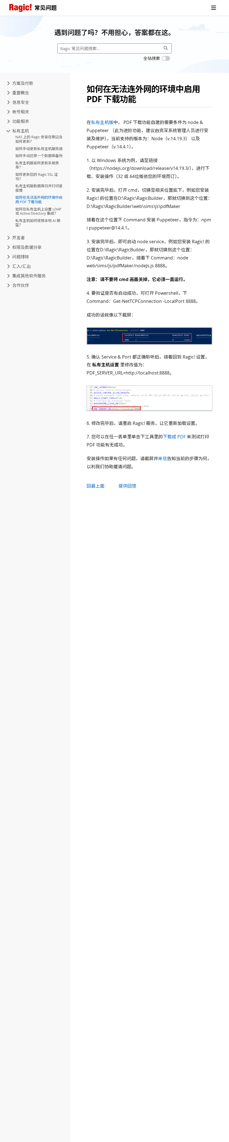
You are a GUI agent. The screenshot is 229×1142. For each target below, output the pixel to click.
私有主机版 (102, 122)
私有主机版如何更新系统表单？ (37, 165)
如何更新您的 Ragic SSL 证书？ (36, 176)
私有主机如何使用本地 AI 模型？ (37, 223)
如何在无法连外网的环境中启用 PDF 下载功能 (39, 199)
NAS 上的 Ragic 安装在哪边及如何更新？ (39, 139)
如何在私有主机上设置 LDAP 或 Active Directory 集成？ (38, 211)
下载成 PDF (174, 437)
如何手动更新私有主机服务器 (39, 148)
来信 (162, 458)
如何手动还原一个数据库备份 (39, 155)
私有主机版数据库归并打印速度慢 (39, 188)
